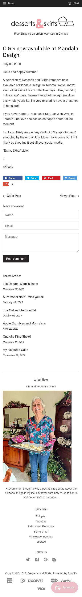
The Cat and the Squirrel (19, 310)
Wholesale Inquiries (41, 536)
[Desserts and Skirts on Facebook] (37, 560)
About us (41, 521)
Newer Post (67, 195)
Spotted (41, 541)
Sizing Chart (41, 531)
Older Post (14, 195)
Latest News (41, 379)
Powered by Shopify (65, 573)
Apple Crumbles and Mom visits (24, 323)
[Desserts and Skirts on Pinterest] (45, 560)
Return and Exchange (41, 526)
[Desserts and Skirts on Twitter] (28, 560)
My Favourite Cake (15, 349)
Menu (11, 3)
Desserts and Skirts (39, 573)
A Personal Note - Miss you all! (23, 297)
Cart (76, 3)
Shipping (41, 516)
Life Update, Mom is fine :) (20, 283)
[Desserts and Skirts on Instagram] (54, 560)
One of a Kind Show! (17, 336)
